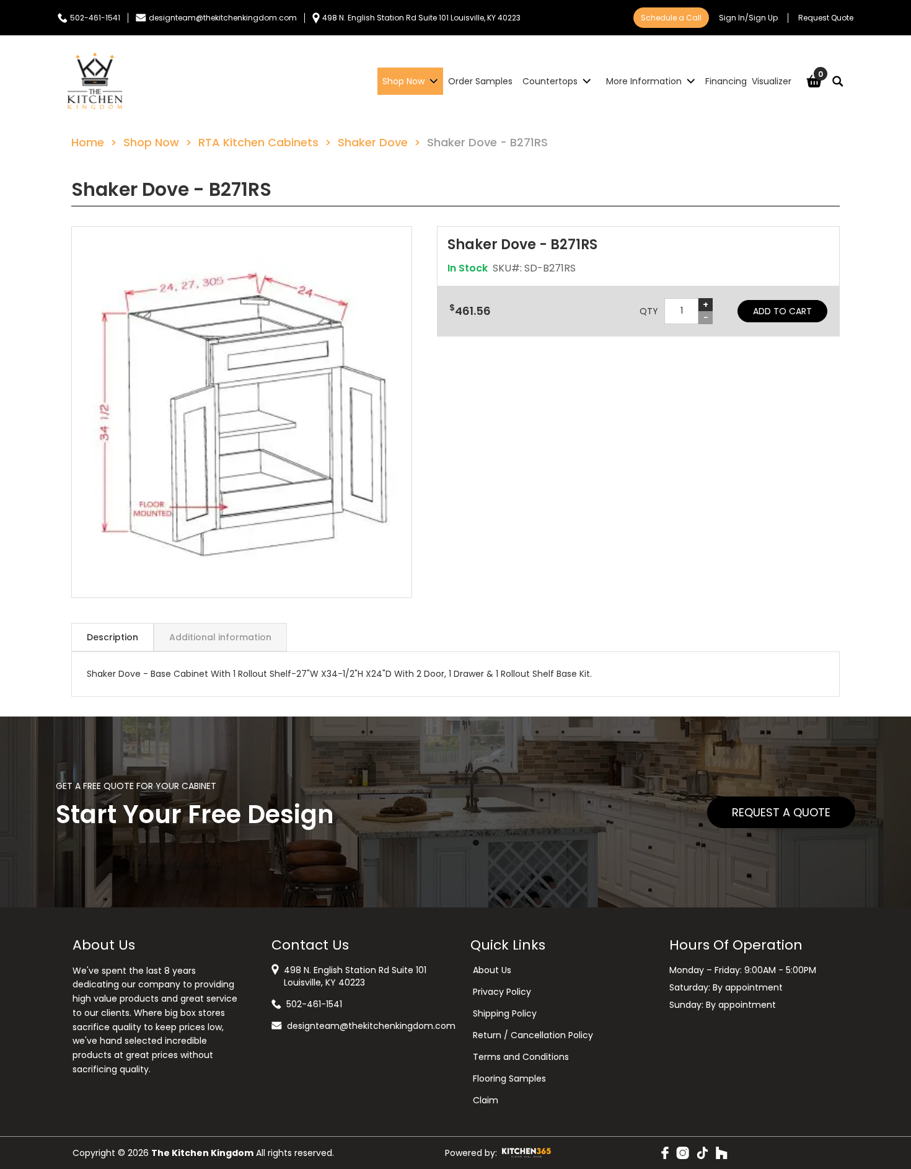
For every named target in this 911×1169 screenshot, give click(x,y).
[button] (241, 412)
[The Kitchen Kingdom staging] (95, 81)
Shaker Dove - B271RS (487, 142)
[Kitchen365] (526, 1153)
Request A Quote (781, 812)
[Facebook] (665, 1153)
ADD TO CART (782, 311)
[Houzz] (722, 1153)
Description (112, 637)
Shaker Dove (373, 142)
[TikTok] (702, 1153)
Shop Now (151, 142)
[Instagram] (682, 1153)
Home (87, 142)
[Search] (837, 81)
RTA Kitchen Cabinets (258, 142)
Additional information (220, 637)
